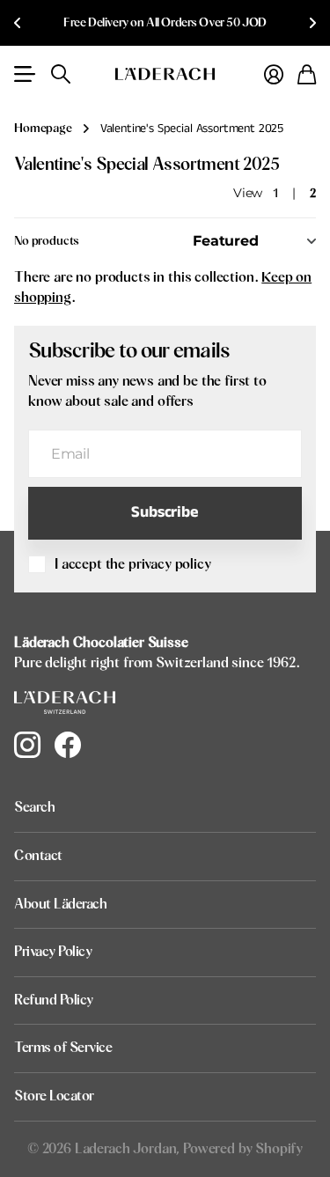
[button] (17, 23)
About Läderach (60, 904)
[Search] (60, 74)
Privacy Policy (53, 952)
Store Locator (54, 1096)
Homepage (43, 128)
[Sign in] (273, 74)
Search (34, 807)
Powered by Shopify (243, 1149)
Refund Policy (53, 1000)
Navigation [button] (23, 74)
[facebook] (68, 745)
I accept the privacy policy (133, 564)
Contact (38, 856)
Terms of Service (63, 1048)
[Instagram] (27, 745)
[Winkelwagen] (306, 74)
